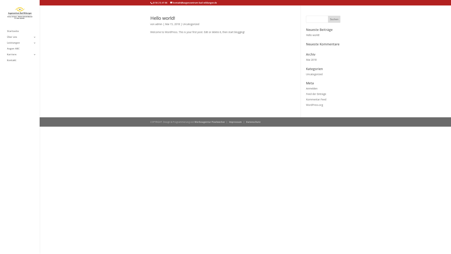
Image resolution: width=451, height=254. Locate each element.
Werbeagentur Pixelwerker (209, 121)
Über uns (12, 37)
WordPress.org (314, 105)
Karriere (12, 54)
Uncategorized (191, 24)
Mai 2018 (311, 59)
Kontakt (11, 60)
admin (158, 24)
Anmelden (311, 88)
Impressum (235, 121)
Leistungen (13, 43)
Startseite (13, 31)
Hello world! (162, 18)
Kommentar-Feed (316, 99)
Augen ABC (13, 48)
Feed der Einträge (316, 94)
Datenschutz (253, 121)
